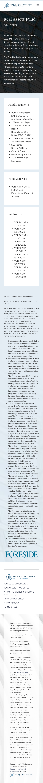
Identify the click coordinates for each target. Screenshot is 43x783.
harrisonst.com (22, 672)
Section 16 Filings (20, 148)
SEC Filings (16, 144)
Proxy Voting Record (21, 154)
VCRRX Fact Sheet (20, 186)
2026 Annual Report (21, 122)
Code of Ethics (18, 151)
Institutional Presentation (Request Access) (22, 193)
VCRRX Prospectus (20, 112)
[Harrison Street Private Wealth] (18, 4)
